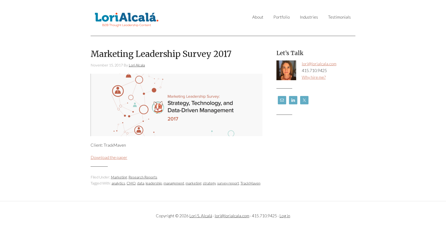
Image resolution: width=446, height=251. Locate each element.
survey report (228, 183)
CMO (131, 183)
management (174, 183)
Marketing (119, 177)
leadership (154, 183)
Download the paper (109, 157)
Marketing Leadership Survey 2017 (161, 54)
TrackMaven (250, 183)
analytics (118, 183)
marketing (193, 183)
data (140, 183)
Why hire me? (314, 77)
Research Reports (142, 177)
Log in (284, 215)
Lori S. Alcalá (137, 17)
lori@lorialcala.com (319, 63)
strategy (209, 183)
